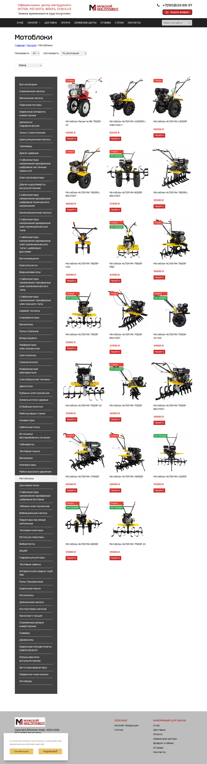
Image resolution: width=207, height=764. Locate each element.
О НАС (20, 22)
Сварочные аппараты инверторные (32, 113)
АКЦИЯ (23, 550)
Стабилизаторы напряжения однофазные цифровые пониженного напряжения (34, 200)
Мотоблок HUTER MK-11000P (170, 476)
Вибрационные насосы (33, 513)
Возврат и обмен (163, 743)
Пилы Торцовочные (31, 581)
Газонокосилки (28, 362)
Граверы (24, 633)
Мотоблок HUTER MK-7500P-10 (127, 544)
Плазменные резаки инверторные (31, 624)
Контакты (159, 752)
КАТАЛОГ (33, 22)
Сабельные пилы (29, 427)
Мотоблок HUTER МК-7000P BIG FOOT (170, 407)
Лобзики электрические (34, 506)
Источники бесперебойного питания (34, 435)
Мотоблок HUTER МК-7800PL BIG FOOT (83, 194)
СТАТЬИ (119, 22)
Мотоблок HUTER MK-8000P (82, 544)
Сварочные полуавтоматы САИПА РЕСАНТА (35, 648)
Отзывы (158, 747)
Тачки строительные (32, 132)
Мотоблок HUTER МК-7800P (170, 263)
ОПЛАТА (65, 22)
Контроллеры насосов (33, 609)
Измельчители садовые (33, 399)
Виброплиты (27, 544)
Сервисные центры (165, 738)
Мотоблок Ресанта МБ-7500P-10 (84, 123)
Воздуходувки (28, 338)
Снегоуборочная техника (34, 379)
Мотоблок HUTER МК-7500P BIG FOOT (126, 336)
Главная (20, 45)
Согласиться (21, 751)
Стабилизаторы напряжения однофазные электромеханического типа (34, 225)
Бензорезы (26, 458)
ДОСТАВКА (51, 22)
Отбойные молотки (31, 406)
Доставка (159, 729)
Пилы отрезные (28, 331)
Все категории (28, 84)
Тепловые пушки (29, 451)
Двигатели (26, 386)
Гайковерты (26, 444)
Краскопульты (28, 265)
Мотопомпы (26, 595)
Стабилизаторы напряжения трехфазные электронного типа (35, 300)
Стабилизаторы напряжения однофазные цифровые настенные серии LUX (34, 165)
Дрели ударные (28, 153)
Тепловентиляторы (31, 530)
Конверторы (27, 420)
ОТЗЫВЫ (106, 22)
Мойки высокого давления (35, 471)
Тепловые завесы (30, 564)
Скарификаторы (29, 317)
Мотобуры (25, 681)
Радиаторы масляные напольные (32, 521)
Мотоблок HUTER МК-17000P (82, 476)
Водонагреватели (30, 272)
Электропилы (27, 355)
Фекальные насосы (31, 98)
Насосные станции (30, 615)
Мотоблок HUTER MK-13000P (170, 121)
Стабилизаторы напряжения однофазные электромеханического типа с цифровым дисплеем (34, 244)
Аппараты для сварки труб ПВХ (36, 573)
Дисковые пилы (29, 485)
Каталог (32, 45)
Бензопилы (26, 324)
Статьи (119, 729)
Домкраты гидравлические (29, 124)
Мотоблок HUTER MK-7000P (126, 405)
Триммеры (25, 146)
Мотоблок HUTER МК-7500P (82, 334)
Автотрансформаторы (33, 667)
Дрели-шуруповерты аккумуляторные (32, 186)
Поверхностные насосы (33, 674)
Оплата (157, 734)
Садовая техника (29, 310)
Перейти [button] (71, 138)
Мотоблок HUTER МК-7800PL (171, 192)
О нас (156, 725)
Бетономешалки (29, 258)
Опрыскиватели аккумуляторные (30, 659)
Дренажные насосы (31, 602)
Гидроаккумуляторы (32, 557)
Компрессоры (27, 464)
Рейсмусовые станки (32, 413)
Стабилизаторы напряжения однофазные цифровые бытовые (34, 496)
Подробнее (49, 751)
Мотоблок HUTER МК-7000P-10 (84, 405)
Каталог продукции (126, 725)
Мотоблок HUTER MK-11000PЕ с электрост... (128, 123)
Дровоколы (26, 639)
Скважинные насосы (32, 91)
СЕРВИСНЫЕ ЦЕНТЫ (85, 22)
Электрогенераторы (31, 177)
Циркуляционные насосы (34, 139)
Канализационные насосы (35, 212)
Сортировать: (51, 53)
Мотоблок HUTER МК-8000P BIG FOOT (126, 194)
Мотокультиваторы (31, 537)
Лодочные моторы (30, 105)
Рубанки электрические (34, 393)
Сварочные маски (30, 588)
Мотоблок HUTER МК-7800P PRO (126, 265)
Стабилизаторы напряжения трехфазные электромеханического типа (35, 284)
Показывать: (22, 53)
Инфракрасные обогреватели (28, 370)
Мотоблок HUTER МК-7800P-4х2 (82, 265)
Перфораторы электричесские (29, 346)
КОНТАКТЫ (134, 22)
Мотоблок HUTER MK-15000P (126, 476)
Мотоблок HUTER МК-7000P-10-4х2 (170, 336)
